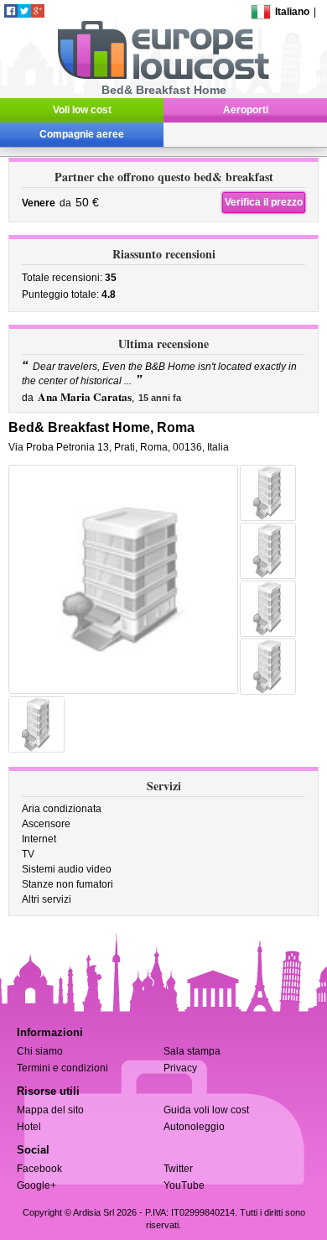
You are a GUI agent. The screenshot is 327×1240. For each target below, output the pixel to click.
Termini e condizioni (62, 1068)
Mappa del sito (50, 1110)
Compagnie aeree (81, 134)
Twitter (178, 1169)
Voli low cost (82, 110)
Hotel (29, 1127)
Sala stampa (192, 1051)
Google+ (36, 1185)
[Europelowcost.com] (163, 76)
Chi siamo (40, 1051)
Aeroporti (245, 110)
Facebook (39, 1169)
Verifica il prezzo (264, 202)
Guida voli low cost (206, 1110)
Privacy (180, 1068)
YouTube (184, 1185)
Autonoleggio (194, 1127)
